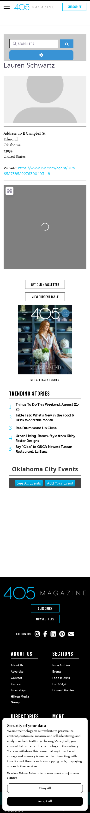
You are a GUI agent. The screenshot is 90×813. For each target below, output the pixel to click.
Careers (16, 684)
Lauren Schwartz (29, 65)
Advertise (17, 671)
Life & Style (59, 684)
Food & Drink (61, 678)
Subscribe (74, 6)
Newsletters (45, 619)
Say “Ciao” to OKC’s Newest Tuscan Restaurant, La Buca (44, 449)
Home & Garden (63, 690)
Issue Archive (61, 665)
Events (56, 671)
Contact (16, 678)
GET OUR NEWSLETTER (45, 284)
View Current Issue (45, 296)
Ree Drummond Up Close (36, 428)
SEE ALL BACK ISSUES (44, 380)
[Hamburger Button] (7, 6)
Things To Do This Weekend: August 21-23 (47, 406)
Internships (18, 690)
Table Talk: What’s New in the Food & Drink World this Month (45, 417)
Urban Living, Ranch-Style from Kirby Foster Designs (45, 438)
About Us (17, 665)
